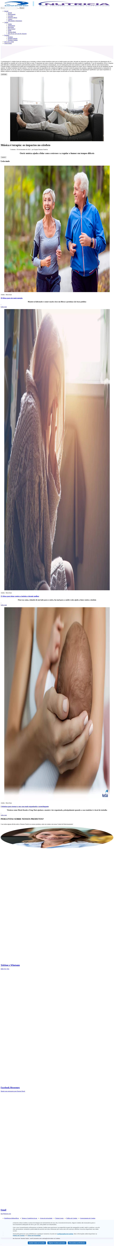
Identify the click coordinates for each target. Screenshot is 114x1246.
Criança (10, 19)
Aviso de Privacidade (34, 1235)
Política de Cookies (18, 1235)
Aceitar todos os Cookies (37, 1243)
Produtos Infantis (12, 38)
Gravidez (10, 16)
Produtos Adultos (13, 40)
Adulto (6, 22)
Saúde (9, 30)
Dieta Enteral (11, 29)
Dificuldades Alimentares (15, 21)
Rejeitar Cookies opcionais (57, 1243)
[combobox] (9, 8)
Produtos (6, 35)
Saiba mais (4, 307)
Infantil (6, 11)
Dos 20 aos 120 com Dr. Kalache (17, 33)
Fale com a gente (9, 41)
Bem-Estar (11, 27)
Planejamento (11, 14)
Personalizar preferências (77, 1243)
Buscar (22, 8)
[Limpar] (18, 8)
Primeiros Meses (12, 17)
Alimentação (11, 25)
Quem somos (8, 43)
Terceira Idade (12, 32)
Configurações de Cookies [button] (65, 1234)
